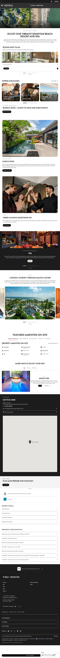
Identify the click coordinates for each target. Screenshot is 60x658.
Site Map (15, 640)
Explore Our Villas (7, 170)
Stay (3, 584)
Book (40, 385)
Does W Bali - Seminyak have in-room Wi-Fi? (11, 546)
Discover (4, 590)
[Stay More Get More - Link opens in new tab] (49, 92)
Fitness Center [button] (26, 353)
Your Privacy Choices (41, 638)
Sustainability (6, 347)
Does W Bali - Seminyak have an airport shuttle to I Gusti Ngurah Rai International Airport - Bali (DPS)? (23, 555)
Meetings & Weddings (34, 582)
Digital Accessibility (49, 638)
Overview (4, 582)
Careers (11, 638)
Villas (4, 586)
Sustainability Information (7, 521)
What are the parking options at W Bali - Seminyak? (12, 542)
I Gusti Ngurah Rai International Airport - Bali (13, 408)
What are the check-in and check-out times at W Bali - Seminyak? (15, 534)
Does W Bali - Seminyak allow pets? (9, 538)
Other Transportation (8, 412)
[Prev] (21, 73)
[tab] (13, 338)
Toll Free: (8, 599)
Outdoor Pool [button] (6, 350)
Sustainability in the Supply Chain (7, 640)
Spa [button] (4, 353)
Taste (4, 588)
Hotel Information (5, 509)
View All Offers (54, 80)
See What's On (7, 225)
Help (25, 640)
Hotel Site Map (20, 640)
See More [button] (52, 42)
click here (53, 655)
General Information (6, 513)
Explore (30, 260)
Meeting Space (45, 350)
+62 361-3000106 (8, 406)
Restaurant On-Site (26, 347)
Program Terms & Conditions (24, 638)
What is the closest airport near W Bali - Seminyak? (12, 551)
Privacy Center (32, 638)
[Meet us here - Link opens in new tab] (30, 92)
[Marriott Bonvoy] (56, 1)
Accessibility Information (7, 517)
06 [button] (30, 324)
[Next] (39, 73)
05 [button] (31, 268)
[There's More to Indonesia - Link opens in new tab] (11, 92)
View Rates (6, 68)
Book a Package (6, 111)
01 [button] (28, 268)
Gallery (42, 24)
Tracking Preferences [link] (5, 638)
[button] (51, 1)
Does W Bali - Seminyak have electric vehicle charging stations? (15, 559)
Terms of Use (16, 638)
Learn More (46, 385)
